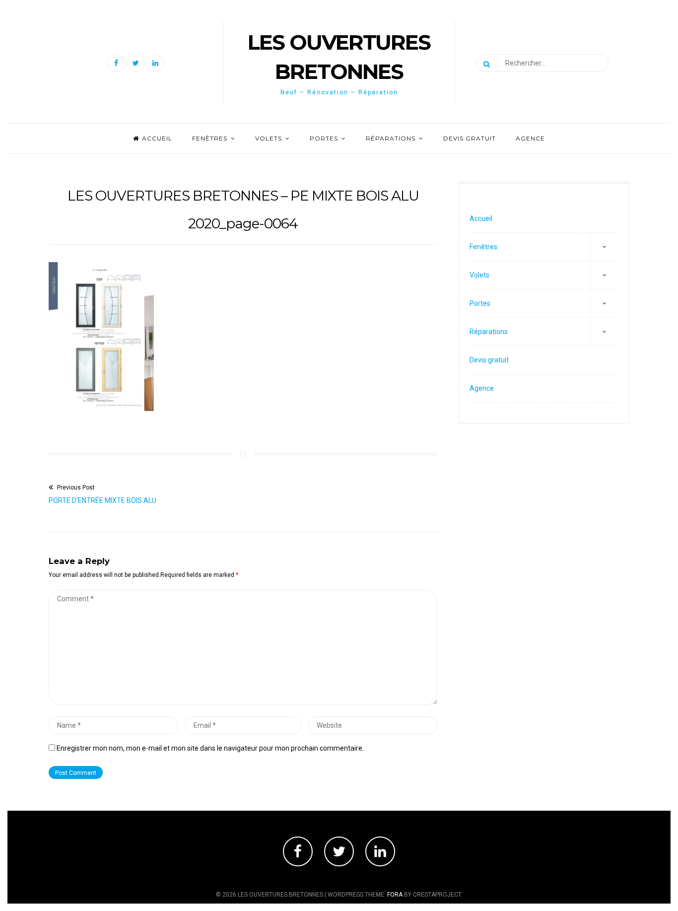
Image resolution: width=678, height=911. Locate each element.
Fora (395, 894)
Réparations (390, 138)
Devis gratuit (469, 138)
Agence (530, 138)
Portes (324, 138)
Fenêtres (209, 138)
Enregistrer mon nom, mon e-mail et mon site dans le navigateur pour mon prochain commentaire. (210, 748)
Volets (268, 138)
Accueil (157, 138)
